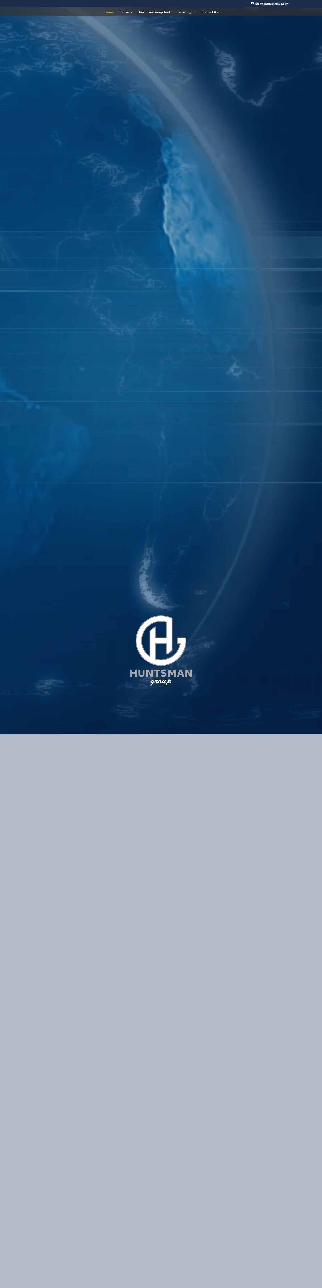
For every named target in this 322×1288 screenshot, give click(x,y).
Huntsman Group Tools (154, 12)
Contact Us (210, 12)
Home (109, 12)
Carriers (126, 12)
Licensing (184, 12)
